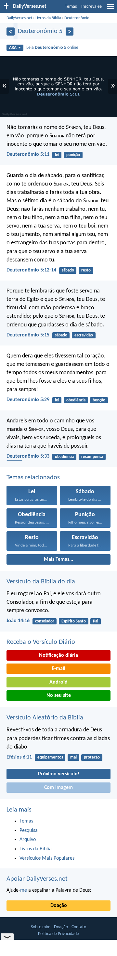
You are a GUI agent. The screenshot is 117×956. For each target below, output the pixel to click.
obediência (75, 400)
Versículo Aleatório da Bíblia (44, 718)
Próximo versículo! (58, 774)
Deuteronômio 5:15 (27, 335)
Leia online (52, 47)
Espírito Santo (73, 621)
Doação (58, 905)
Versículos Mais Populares (47, 858)
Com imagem (58, 787)
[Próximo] (70, 31)
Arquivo (28, 839)
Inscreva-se (91, 6)
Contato (79, 927)
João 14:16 (18, 620)
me (23, 890)
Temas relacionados (33, 477)
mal (73, 757)
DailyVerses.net (19, 18)
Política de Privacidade (58, 933)
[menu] (110, 9)
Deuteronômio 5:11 (27, 154)
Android (58, 682)
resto (86, 270)
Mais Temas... (58, 559)
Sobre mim (40, 927)
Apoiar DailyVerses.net (37, 879)
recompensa (92, 457)
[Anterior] (10, 31)
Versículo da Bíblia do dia (40, 582)
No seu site (58, 695)
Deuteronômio (76, 18)
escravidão (83, 335)
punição (73, 155)
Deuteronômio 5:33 (27, 456)
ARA (13, 48)
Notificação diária (58, 655)
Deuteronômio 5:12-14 (31, 270)
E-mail (58, 668)
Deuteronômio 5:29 (27, 399)
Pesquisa (29, 830)
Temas (71, 6)
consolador (44, 621)
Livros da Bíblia (48, 18)
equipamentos (50, 757)
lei (57, 155)
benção (99, 400)
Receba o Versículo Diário (40, 642)
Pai (95, 621)
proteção (92, 757)
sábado (68, 270)
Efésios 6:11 (19, 757)
